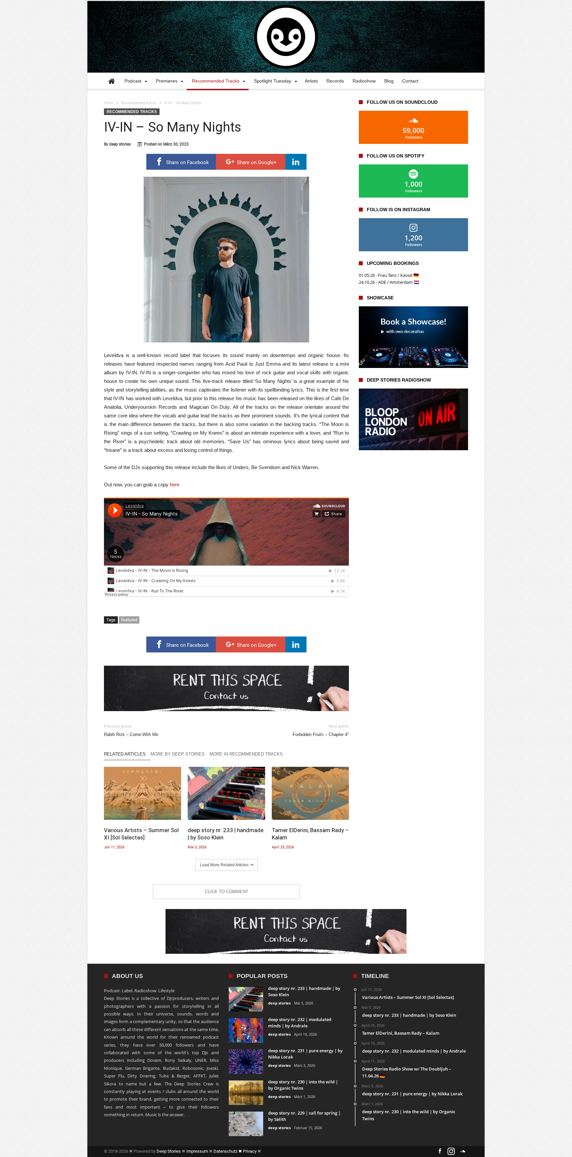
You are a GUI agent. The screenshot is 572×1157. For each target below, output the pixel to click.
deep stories (120, 144)
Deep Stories (169, 1151)
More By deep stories (178, 754)
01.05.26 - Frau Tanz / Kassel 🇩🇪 (389, 275)
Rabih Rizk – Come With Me (131, 730)
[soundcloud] (462, 1151)
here (174, 484)
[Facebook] (439, 1151)
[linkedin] (296, 162)
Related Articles (125, 754)
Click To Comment (226, 891)
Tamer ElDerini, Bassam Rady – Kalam (310, 834)
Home (109, 103)
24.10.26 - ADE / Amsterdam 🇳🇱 (389, 282)
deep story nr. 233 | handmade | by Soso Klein (225, 834)
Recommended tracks (139, 103)
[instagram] (451, 1151)
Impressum (197, 1151)
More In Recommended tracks (246, 754)
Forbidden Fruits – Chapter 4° (321, 730)
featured (129, 619)
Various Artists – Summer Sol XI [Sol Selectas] (141, 834)
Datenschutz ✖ (228, 1151)
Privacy (250, 1151)
